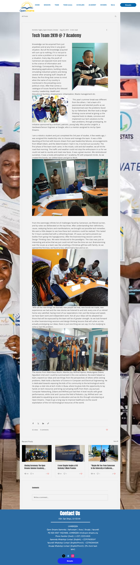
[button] (116, 16)
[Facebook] (68, 555)
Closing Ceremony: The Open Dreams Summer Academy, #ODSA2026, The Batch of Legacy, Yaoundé (36, 467)
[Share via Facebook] (33, 423)
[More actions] (106, 30)
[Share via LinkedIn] (43, 423)
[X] (63, 555)
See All (116, 441)
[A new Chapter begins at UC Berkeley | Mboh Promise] (70, 453)
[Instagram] (72, 555)
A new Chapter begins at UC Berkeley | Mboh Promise (68, 467)
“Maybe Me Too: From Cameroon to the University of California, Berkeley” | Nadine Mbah (103, 467)
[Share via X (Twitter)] (38, 423)
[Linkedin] (77, 555)
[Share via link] (48, 423)
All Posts (25, 16)
